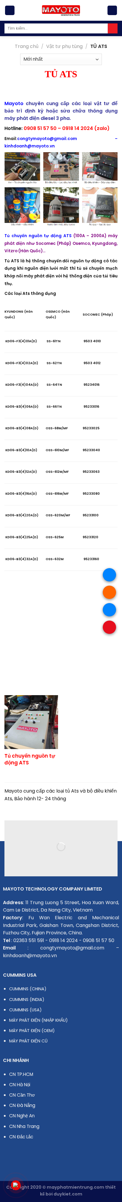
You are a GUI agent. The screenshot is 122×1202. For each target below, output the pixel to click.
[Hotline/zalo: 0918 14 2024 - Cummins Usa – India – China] (61, 10)
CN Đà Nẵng (22, 1105)
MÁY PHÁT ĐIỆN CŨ (28, 1041)
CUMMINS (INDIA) (26, 999)
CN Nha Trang (24, 1126)
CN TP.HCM (21, 1074)
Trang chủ (26, 46)
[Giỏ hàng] (112, 10)
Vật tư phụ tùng (64, 46)
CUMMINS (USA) (25, 1010)
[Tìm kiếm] (113, 28)
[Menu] (10, 10)
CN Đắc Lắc (21, 1137)
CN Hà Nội (19, 1085)
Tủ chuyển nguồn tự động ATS (29, 759)
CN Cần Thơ (22, 1095)
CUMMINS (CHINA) (27, 989)
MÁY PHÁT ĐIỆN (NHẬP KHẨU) (38, 1020)
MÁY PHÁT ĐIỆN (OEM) (32, 1031)
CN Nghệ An (22, 1116)
